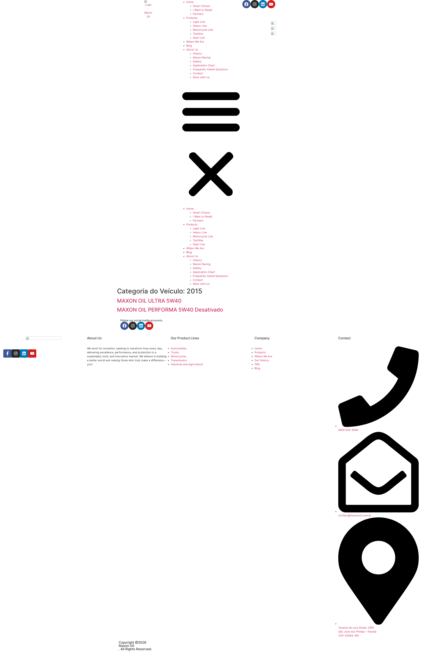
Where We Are (195, 41)
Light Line (199, 21)
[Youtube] (271, 4)
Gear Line (199, 37)
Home (190, 2)
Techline (198, 33)
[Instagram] (255, 4)
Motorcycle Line (203, 29)
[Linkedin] (263, 4)
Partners (198, 14)
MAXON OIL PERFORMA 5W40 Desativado (170, 309)
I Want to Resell (202, 10)
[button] (211, 143)
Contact (198, 73)
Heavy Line (200, 25)
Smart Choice (201, 6)
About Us (192, 49)
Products (191, 17)
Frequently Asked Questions (210, 69)
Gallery (197, 61)
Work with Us (201, 77)
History (197, 53)
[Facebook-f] (7, 353)
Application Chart (204, 65)
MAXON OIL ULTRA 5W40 (149, 301)
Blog (189, 45)
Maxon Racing (202, 57)
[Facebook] (246, 4)
